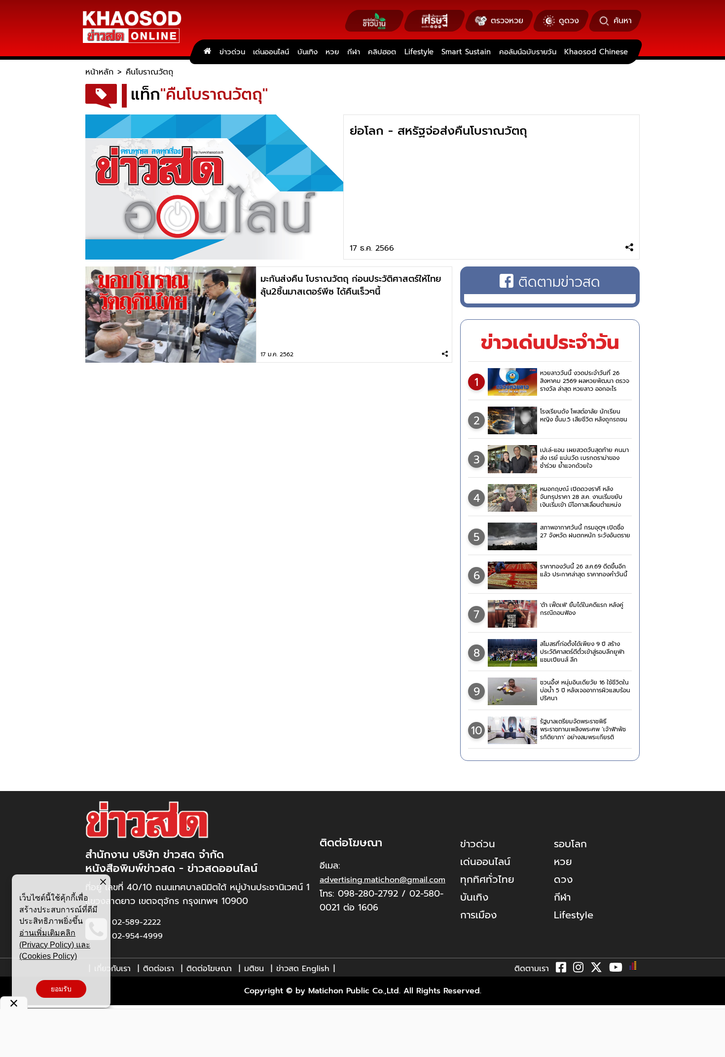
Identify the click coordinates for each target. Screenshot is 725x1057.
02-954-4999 (137, 936)
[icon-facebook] (561, 969)
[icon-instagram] (578, 969)
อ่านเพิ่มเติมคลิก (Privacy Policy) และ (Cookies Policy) (54, 944)
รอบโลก (570, 843)
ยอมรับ (61, 989)
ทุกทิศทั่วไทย (487, 879)
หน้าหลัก (99, 72)
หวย (332, 51)
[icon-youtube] (615, 969)
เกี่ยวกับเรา (112, 969)
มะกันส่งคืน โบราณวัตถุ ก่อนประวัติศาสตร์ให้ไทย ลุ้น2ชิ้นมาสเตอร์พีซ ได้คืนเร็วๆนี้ (350, 285)
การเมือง (478, 914)
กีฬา (353, 51)
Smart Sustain (466, 51)
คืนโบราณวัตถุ (149, 72)
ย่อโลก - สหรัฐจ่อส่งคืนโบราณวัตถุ (438, 131)
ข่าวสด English (302, 969)
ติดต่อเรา (158, 969)
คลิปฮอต (382, 51)
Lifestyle (419, 51)
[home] (207, 51)
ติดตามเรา (531, 969)
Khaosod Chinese (596, 51)
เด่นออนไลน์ (271, 51)
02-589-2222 (136, 922)
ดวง (563, 879)
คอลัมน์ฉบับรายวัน (527, 51)
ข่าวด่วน (232, 51)
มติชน (254, 969)
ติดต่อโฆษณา (209, 969)
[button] (14, 1002)
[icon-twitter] (596, 969)
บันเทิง (307, 51)
